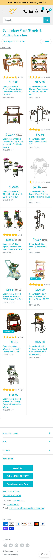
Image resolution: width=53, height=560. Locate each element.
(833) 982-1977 (18, 500)
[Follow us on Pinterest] (22, 545)
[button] (13, 41)
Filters (46, 41)
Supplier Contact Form (17, 484)
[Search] (46, 20)
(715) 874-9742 (13, 504)
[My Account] (36, 10)
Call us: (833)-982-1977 (18, 476)
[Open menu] (4, 11)
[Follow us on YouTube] (27, 545)
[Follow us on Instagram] (16, 545)
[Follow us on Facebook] (5, 545)
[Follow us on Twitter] (11, 545)
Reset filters (5, 47)
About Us (17, 468)
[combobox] (23, 20)
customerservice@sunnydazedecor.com (26, 508)
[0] (48, 11)
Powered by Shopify (10, 554)
